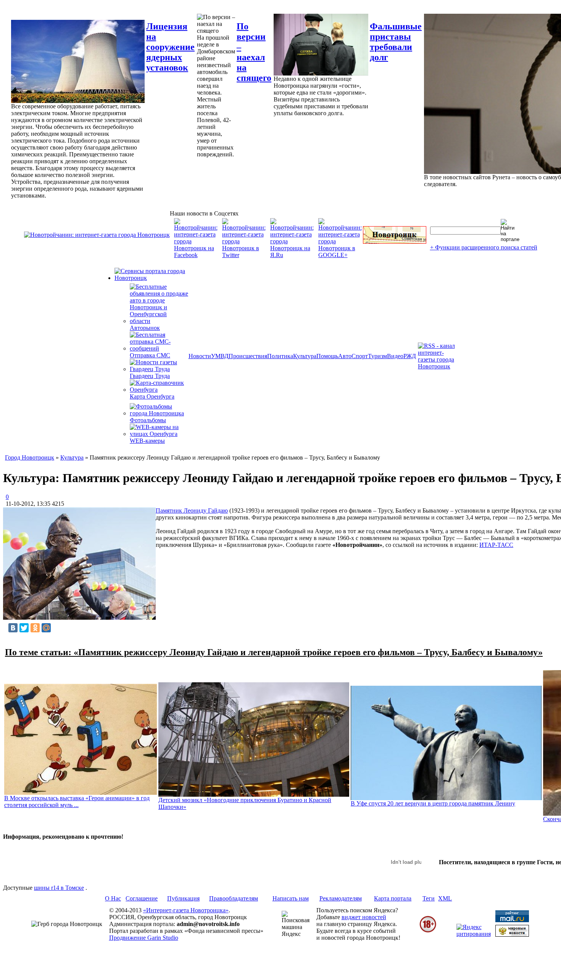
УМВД (220, 356)
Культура (304, 356)
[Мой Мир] (46, 627)
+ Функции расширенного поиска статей (483, 247)
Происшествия (248, 356)
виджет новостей (364, 917)
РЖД (409, 356)
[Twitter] (24, 627)
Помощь (327, 356)
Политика (280, 356)
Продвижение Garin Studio (143, 937)
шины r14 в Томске (59, 887)
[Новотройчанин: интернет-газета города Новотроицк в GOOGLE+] (340, 255)
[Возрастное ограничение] (428, 931)
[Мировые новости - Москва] (512, 934)
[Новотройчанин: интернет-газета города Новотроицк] (97, 235)
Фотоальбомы (148, 420)
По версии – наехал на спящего (254, 52)
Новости (200, 356)
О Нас (113, 898)
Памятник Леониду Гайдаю (192, 510)
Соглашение (142, 898)
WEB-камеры (147, 440)
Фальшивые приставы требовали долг (396, 41)
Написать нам (290, 898)
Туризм (377, 356)
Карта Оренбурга (152, 396)
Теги (428, 898)
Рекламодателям (340, 898)
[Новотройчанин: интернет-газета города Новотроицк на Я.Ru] (292, 255)
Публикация (183, 898)
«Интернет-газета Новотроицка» (186, 910)
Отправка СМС (150, 355)
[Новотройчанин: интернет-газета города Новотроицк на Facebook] (196, 255)
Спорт (359, 356)
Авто (344, 356)
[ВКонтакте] (13, 627)
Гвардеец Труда (150, 376)
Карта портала (392, 898)
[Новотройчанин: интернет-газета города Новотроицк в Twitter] (244, 255)
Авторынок (145, 328)
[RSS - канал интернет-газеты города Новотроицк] (439, 366)
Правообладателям (233, 898)
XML (445, 898)
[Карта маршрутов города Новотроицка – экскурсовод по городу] (394, 241)
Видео (395, 356)
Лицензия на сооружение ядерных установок (170, 46)
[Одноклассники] (35, 627)
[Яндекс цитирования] (473, 934)
